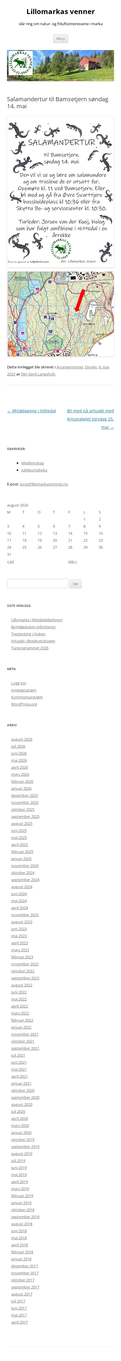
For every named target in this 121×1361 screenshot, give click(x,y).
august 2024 (21, 886)
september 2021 (25, 1048)
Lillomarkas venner (60, 11)
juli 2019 (18, 1160)
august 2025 (21, 823)
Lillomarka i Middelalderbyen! (37, 619)
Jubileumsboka (34, 470)
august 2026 (21, 739)
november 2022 (24, 964)
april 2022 (19, 1006)
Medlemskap (32, 463)
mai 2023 (19, 935)
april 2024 (19, 907)
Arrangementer (69, 367)
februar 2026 (22, 781)
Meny (60, 38)
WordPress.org (24, 704)
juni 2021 (19, 1062)
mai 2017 (19, 1315)
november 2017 (24, 1273)
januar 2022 (21, 1027)
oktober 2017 (22, 1280)
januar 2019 (21, 1202)
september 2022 (25, 978)
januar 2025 (21, 858)
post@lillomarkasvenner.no (44, 484)
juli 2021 (18, 1055)
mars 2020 (20, 1125)
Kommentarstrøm (27, 697)
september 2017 (25, 1287)
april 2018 (19, 1244)
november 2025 (24, 802)
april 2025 (19, 844)
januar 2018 (21, 1259)
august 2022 (21, 985)
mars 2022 (20, 1013)
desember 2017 (24, 1266)
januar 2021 (21, 1083)
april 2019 (19, 1181)
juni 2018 (19, 1230)
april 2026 (19, 767)
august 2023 (21, 921)
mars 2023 (20, 949)
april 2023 (19, 942)
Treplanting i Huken (28, 633)
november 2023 (24, 914)
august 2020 (21, 1104)
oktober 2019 (22, 1139)
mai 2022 (19, 999)
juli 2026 (18, 746)
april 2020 (19, 1118)
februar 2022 (22, 1020)
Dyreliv (91, 367)
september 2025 (25, 816)
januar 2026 (21, 788)
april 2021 (19, 1076)
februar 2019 (22, 1195)
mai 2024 (19, 900)
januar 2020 (21, 1132)
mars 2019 (20, 1188)
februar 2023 (22, 957)
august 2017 (21, 1294)
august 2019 (21, 1153)
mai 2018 (19, 1237)
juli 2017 (18, 1301)
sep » (72, 561)
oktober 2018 (22, 1209)
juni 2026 (19, 753)
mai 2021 (19, 1069)
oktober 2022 (22, 971)
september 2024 (25, 879)
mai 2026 (19, 760)
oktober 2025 (22, 809)
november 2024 (24, 865)
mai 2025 (19, 837)
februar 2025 (22, 851)
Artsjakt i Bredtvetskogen (33, 640)
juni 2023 (19, 928)
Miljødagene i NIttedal (31, 410)
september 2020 (25, 1097)
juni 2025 (19, 830)
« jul (10, 561)
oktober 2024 (22, 872)
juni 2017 (19, 1308)
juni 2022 (19, 992)
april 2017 (19, 1322)
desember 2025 (24, 795)
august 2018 (21, 1223)
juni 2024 (19, 893)
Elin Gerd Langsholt (38, 374)
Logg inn (18, 683)
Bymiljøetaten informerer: (33, 626)
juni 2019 (19, 1167)
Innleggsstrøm (23, 690)
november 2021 (24, 1034)
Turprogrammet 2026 (29, 648)
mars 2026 (20, 774)
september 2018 (25, 1216)
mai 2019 (19, 1174)
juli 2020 (18, 1111)
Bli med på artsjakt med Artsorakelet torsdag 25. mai (90, 419)
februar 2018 (22, 1251)
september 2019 (25, 1146)
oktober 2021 (22, 1041)
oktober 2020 (22, 1090)
